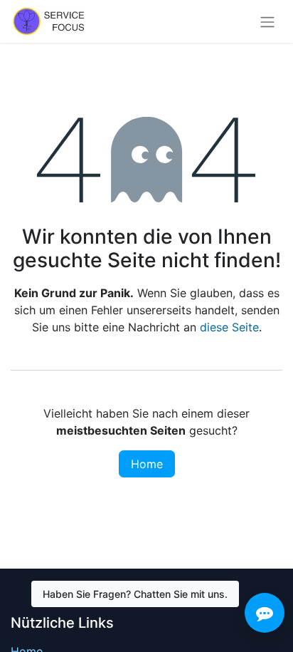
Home (147, 464)
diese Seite (229, 327)
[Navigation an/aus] (267, 21)
